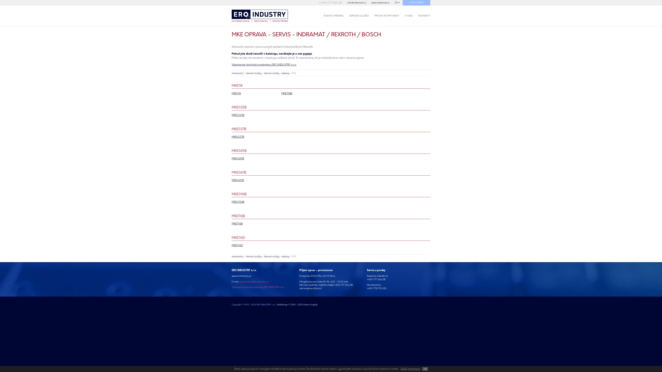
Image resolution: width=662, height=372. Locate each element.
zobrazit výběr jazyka (397, 3)
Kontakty (424, 15)
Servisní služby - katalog (276, 73)
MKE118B (286, 93)
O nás (409, 15)
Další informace (410, 369)
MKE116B (237, 223)
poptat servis (416, 2)
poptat (307, 53)
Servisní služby (359, 15)
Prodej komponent (386, 15)
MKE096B (238, 202)
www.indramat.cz (380, 2)
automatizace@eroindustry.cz (254, 281)
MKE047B (238, 180)
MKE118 (236, 93)
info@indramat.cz (356, 2)
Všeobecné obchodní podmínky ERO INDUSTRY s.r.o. (264, 64)
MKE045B (238, 158)
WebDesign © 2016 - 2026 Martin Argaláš (297, 304)
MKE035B (238, 115)
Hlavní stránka (333, 15)
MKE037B (238, 137)
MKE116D (237, 245)
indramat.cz (238, 73)
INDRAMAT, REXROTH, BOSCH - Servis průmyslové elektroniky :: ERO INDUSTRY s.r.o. (265, 16)
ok (425, 369)
